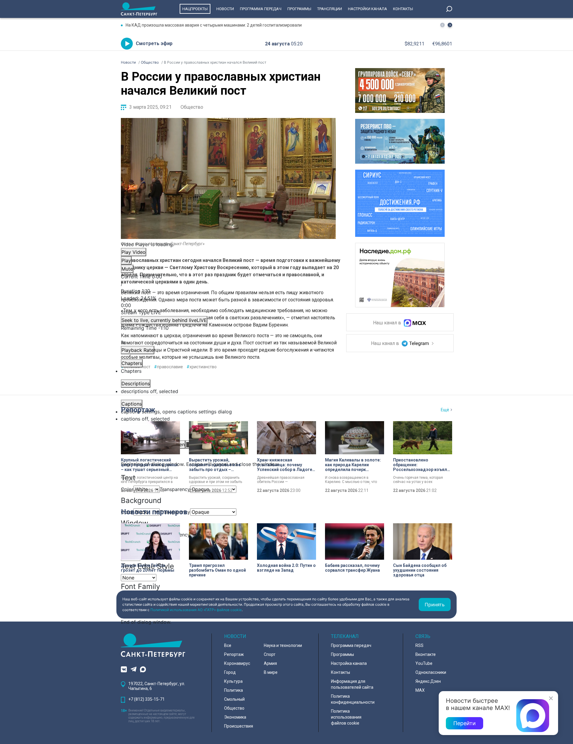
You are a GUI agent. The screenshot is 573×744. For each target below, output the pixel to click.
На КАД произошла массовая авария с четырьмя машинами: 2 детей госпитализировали (214, 25)
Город (230, 672)
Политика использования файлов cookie (346, 717)
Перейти (464, 723)
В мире (271, 672)
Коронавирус (237, 663)
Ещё (445, 409)
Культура (233, 681)
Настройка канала (349, 663)
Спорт (269, 654)
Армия (270, 663)
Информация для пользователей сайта (352, 684)
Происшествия (238, 726)
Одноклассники (430, 672)
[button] (450, 25)
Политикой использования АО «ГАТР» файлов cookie (196, 610)
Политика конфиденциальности (353, 699)
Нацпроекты (195, 9)
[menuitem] (228, 411)
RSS (419, 645)
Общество (192, 107)
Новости (225, 9)
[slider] (228, 301)
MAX (420, 690)
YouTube (423, 663)
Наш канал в (387, 323)
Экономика (235, 717)
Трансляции (329, 9)
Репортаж (138, 410)
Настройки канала (367, 9)
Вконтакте (425, 654)
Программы (299, 9)
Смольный (234, 699)
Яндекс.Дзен (428, 681)
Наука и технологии (283, 645)
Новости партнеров (154, 512)
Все (227, 645)
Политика (233, 690)
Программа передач (260, 9)
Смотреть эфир (154, 43)
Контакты (403, 9)
